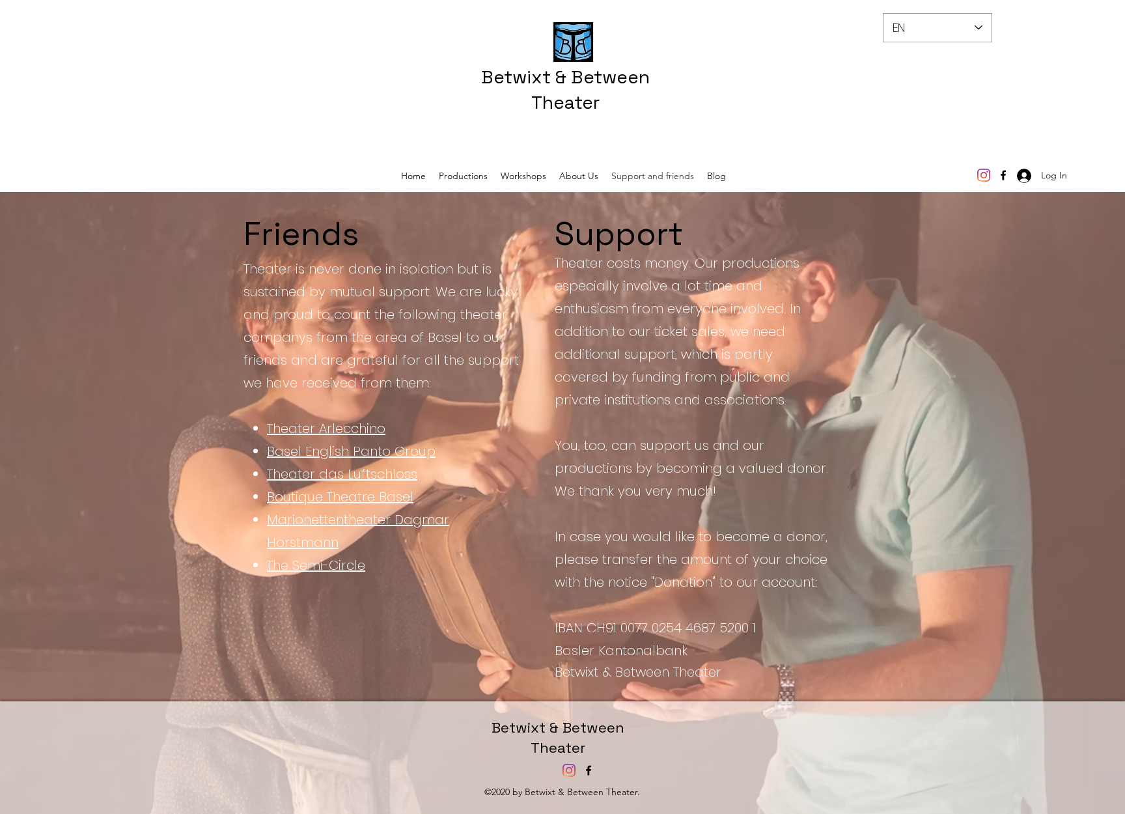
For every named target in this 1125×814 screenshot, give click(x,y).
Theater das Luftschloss (342, 474)
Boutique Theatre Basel (340, 497)
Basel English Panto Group (351, 451)
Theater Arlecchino (326, 428)
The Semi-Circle (316, 565)
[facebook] (1003, 175)
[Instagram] (983, 175)
